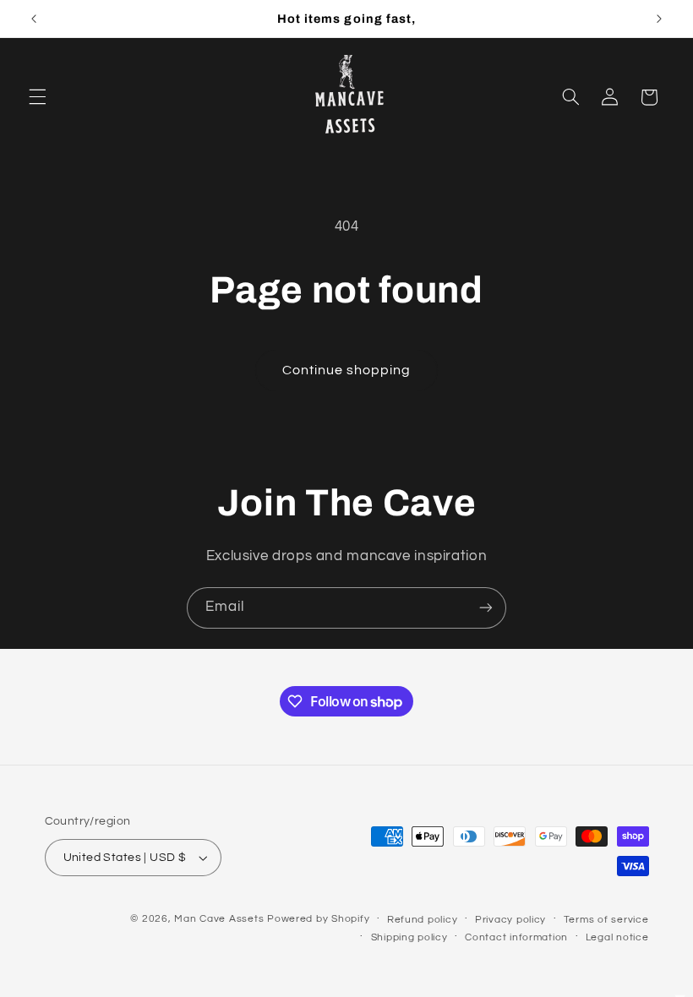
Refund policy (422, 919)
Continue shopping (347, 370)
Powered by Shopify (318, 918)
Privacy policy (510, 919)
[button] (37, 97)
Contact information (516, 937)
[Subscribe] (486, 608)
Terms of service (606, 919)
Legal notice (617, 937)
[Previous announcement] (33, 18)
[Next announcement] (659, 18)
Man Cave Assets (219, 918)
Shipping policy (409, 937)
